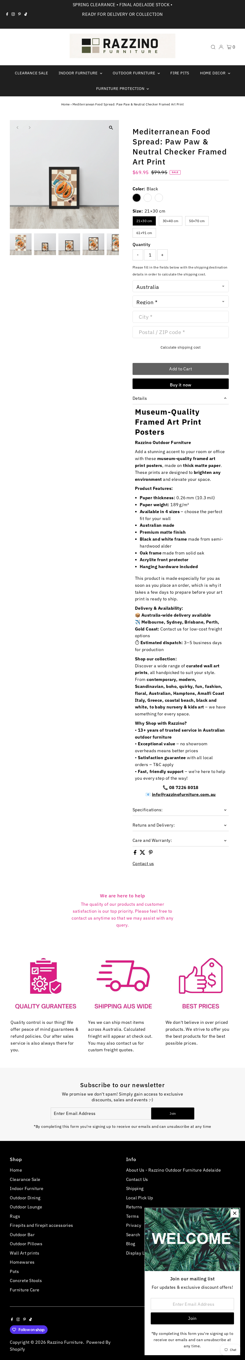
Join (173, 1114)
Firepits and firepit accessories (41, 1225)
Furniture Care (24, 1290)
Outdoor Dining (25, 1198)
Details (140, 398)
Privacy (133, 1225)
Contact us (143, 863)
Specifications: (148, 809)
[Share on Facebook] (135, 853)
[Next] (29, 127)
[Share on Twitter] (143, 853)
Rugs (15, 1216)
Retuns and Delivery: (154, 825)
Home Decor (213, 73)
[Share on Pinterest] (151, 853)
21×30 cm (144, 221)
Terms (132, 1216)
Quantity (141, 244)
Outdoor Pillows (26, 1243)
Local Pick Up (139, 1198)
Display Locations (144, 1253)
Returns (134, 1207)
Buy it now (180, 385)
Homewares (22, 1262)
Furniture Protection (121, 88)
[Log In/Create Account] (221, 47)
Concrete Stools (26, 1280)
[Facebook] (7, 14)
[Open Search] (213, 47)
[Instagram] (13, 14)
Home (65, 104)
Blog (130, 1243)
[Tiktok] (25, 14)
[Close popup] (234, 1213)
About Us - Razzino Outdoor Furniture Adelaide (173, 1170)
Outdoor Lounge (26, 1207)
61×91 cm (144, 233)
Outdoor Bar (22, 1234)
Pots (14, 1271)
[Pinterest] (19, 14)
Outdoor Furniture (134, 73)
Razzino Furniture (65, 1342)
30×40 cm (170, 221)
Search (133, 1234)
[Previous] (17, 127)
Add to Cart (180, 369)
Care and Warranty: (152, 840)
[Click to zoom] (111, 127)
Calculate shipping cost (180, 347)
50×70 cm (197, 221)
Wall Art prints (24, 1253)
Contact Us (137, 1179)
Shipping (135, 1188)
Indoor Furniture (79, 73)
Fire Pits (179, 73)
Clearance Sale (31, 73)
